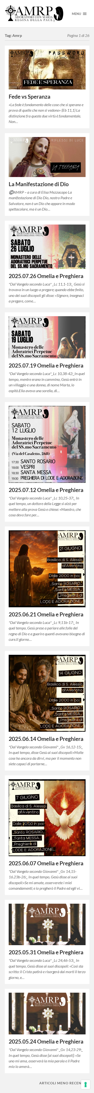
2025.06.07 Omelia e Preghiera (46, 863)
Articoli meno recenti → (64, 1083)
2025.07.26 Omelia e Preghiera (46, 276)
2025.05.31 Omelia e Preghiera (46, 952)
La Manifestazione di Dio (39, 184)
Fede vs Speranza (29, 96)
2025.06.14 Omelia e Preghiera (46, 739)
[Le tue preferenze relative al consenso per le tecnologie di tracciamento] (85, 1084)
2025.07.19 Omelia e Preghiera (46, 365)
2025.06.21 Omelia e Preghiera (46, 614)
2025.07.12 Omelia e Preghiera (46, 490)
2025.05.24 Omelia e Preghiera (46, 1041)
